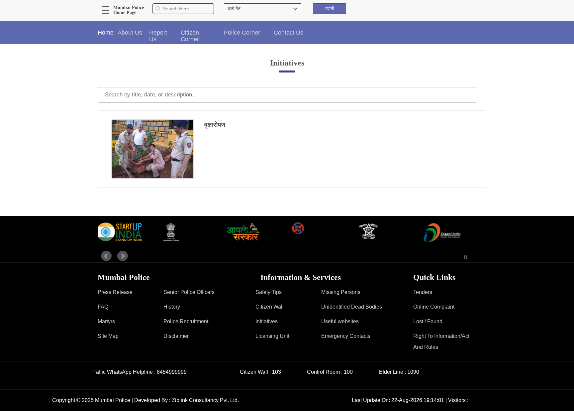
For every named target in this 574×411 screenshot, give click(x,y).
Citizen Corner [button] (190, 36)
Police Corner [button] (242, 32)
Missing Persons (340, 292)
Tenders (422, 292)
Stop (465, 257)
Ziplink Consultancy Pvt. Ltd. (205, 400)
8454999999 (172, 372)
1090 (413, 372)
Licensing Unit (272, 336)
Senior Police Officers (189, 292)
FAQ (103, 307)
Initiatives (266, 321)
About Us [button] (130, 32)
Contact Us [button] (288, 32)
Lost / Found (427, 321)
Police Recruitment (185, 321)
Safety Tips (268, 292)
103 (276, 372)
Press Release (115, 292)
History (171, 307)
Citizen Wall (269, 307)
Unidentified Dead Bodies (351, 307)
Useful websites (340, 321)
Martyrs (106, 321)
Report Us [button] (158, 36)
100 (348, 372)
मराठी (329, 8)
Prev (106, 256)
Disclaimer (176, 336)
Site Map (108, 336)
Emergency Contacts (345, 336)
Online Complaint (433, 307)
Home (106, 32)
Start (455, 257)
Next (122, 256)
